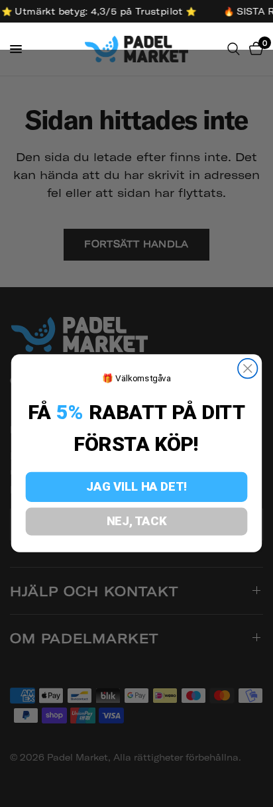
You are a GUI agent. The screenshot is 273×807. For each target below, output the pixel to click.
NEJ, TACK (137, 521)
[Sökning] (234, 49)
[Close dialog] (247, 368)
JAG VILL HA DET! (136, 486)
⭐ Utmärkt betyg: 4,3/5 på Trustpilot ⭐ (97, 11)
